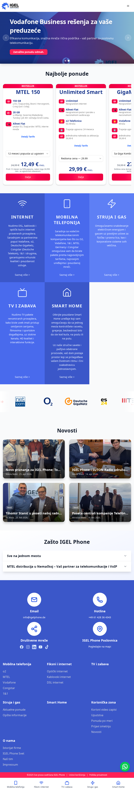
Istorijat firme (12, 748)
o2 (4, 671)
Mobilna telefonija (17, 664)
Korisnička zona (103, 702)
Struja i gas (11, 702)
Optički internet (57, 671)
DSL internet (55, 682)
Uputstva (97, 715)
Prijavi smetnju (101, 726)
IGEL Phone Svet (13, 753)
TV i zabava (100, 664)
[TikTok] (47, 647)
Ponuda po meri (102, 721)
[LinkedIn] (34, 647)
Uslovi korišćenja (77, 775)
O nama (9, 740)
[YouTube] (40, 647)
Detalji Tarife (28, 136)
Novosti (96, 732)
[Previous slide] (6, 38)
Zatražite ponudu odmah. (28, 52)
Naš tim (8, 759)
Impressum (10, 764)
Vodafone (9, 682)
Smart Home (57, 702)
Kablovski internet (59, 677)
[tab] (65, 61)
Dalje (28, 177)
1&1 (5, 693)
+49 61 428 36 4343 (100, 617)
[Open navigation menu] (128, 6)
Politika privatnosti (98, 775)
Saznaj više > (22, 274)
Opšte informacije (15, 715)
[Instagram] (28, 647)
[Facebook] (22, 647)
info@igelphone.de (34, 617)
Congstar (9, 688)
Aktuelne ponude (14, 709)
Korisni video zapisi (104, 709)
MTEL (6, 677)
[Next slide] (128, 38)
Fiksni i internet (59, 664)
